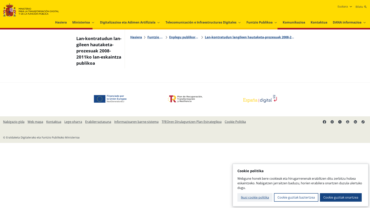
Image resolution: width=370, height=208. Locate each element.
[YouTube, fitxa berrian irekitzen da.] (347, 121)
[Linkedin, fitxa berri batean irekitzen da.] (355, 121)
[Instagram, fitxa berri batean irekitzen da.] (332, 121)
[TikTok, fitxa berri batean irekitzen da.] (363, 121)
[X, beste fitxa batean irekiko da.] (340, 121)
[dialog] (300, 185)
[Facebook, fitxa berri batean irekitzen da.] (324, 121)
